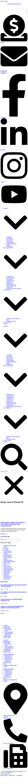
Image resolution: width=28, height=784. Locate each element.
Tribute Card (4, 70)
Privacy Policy (4, 775)
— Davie (6, 630)
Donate (2, 42)
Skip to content (4, 1)
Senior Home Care (8, 568)
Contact (5, 323)
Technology (6, 575)
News (5, 564)
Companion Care (11, 277)
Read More (3, 533)
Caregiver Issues (7, 550)
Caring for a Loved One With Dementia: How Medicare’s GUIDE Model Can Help (12, 607)
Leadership (9, 237)
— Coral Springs (8, 629)
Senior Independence (9, 569)
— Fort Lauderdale (8, 632)
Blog (8, 319)
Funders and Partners (12, 243)
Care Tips (6, 549)
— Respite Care (7, 661)
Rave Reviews (10, 239)
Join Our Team (7, 322)
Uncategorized (7, 577)
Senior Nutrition (7, 570)
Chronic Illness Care (11, 285)
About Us (6, 625)
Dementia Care (10, 276)
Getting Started (10, 242)
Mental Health (7, 562)
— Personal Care (8, 659)
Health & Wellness (8, 560)
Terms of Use (12, 775)
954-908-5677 (4, 72)
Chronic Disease (7, 552)
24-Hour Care (10, 281)
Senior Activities (7, 566)
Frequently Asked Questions (13, 318)
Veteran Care (10, 287)
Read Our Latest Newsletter (14, 3)
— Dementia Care (8, 657)
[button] (14, 457)
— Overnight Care (8, 658)
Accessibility (19, 775)
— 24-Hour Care (8, 655)
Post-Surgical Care (11, 284)
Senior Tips (6, 573)
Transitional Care (8, 576)
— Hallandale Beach (8, 633)
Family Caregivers (8, 557)
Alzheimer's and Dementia (10, 545)
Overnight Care (10, 280)
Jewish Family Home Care (10, 771)
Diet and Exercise (8, 554)
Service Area (10, 241)
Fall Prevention (7, 556)
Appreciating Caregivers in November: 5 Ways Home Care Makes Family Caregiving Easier (13, 524)
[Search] (18, 539)
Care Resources (7, 662)
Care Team (9, 238)
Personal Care (10, 279)
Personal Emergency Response (14, 288)
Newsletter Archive (11, 321)
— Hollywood (7, 634)
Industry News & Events (9, 561)
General (5, 558)
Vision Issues (7, 579)
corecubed (6, 774)
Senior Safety (7, 572)
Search (2, 471)
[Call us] (14, 41)
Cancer (5, 546)
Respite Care (10, 283)
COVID (5, 553)
